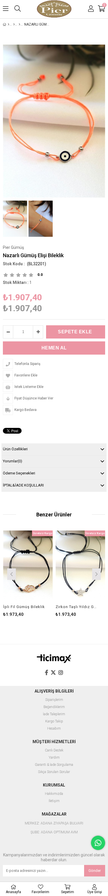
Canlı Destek (54, 750)
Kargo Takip (54, 721)
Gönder (94, 870)
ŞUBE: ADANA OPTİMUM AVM (54, 832)
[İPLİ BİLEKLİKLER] (19, 24)
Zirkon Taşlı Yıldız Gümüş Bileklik (77, 607)
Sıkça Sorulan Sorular (54, 772)
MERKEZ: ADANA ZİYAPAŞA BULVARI (54, 823)
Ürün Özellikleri (15, 449)
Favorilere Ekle (28, 573)
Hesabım (54, 728)
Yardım (54, 758)
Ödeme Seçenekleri (19, 473)
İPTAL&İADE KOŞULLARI (23, 485)
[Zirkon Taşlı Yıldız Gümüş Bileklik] (80, 567)
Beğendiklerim (54, 707)
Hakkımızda (54, 794)
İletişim (54, 801)
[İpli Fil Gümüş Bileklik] (28, 567)
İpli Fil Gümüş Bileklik (24, 607)
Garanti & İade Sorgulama (54, 765)
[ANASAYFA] (8, 24)
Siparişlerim (54, 700)
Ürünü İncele (38, 573)
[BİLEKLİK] (14, 24)
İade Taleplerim (54, 714)
